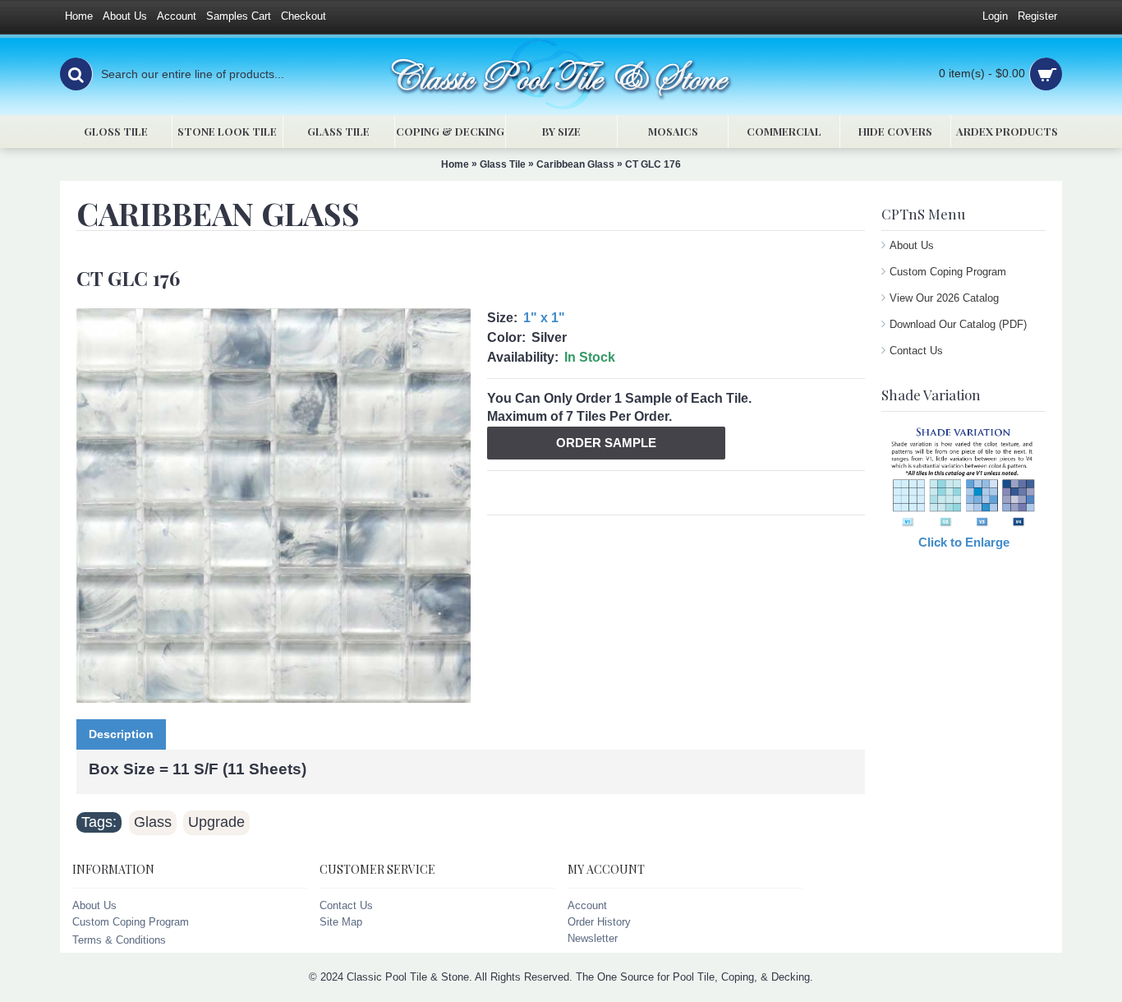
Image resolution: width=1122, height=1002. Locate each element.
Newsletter (593, 938)
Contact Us (916, 350)
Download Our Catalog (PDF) (958, 324)
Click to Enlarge (963, 542)
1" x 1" (544, 318)
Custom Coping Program (948, 272)
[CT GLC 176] (273, 505)
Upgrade (216, 822)
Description (121, 734)
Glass (153, 822)
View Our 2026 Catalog (944, 298)
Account (587, 905)
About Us (912, 245)
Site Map (341, 922)
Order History (599, 922)
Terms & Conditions (119, 940)
